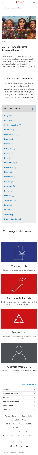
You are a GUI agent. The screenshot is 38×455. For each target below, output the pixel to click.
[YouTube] (27, 446)
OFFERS (4, 42)
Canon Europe (18, 442)
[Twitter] (21, 446)
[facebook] (11, 446)
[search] (8, 2)
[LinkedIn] (16, 446)
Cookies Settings (28, 436)
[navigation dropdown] (33, 2)
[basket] (3, 2)
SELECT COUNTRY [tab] (18, 109)
